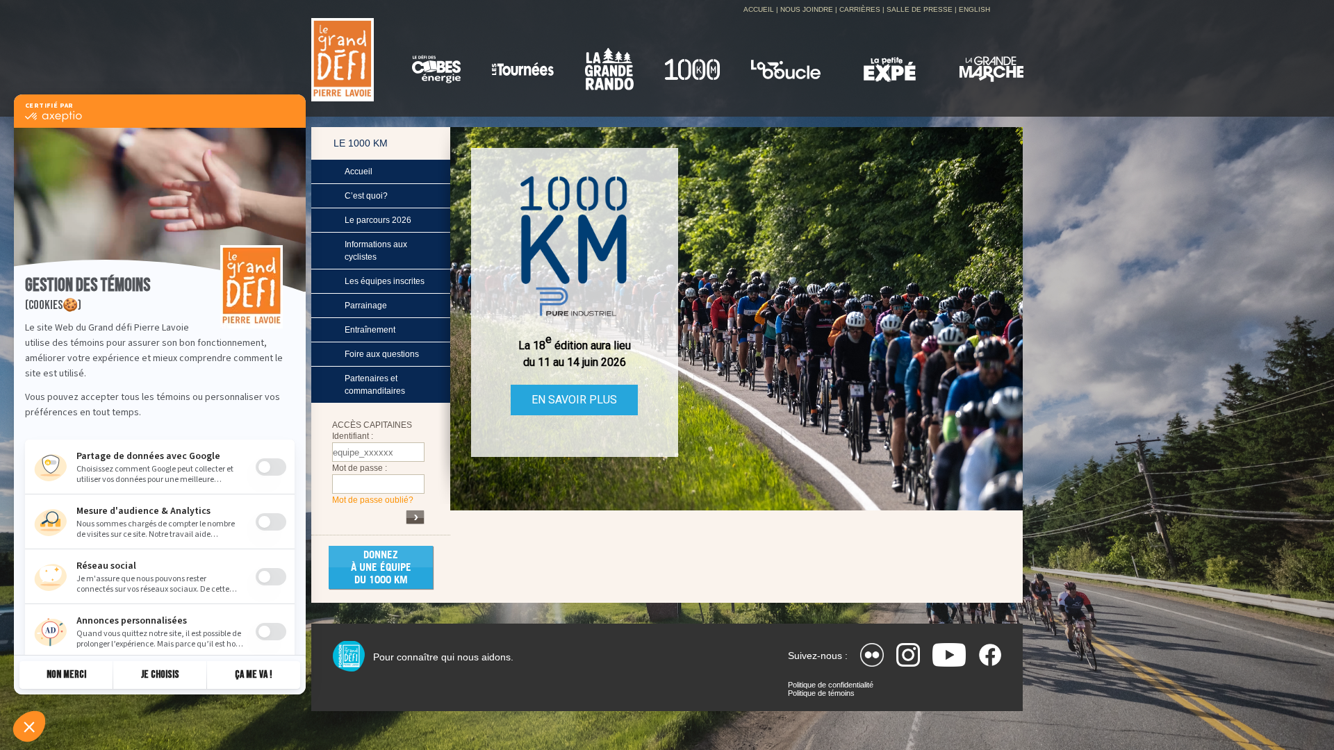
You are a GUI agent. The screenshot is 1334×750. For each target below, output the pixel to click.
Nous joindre (806, 9)
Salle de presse (920, 9)
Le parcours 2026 (378, 220)
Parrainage (366, 305)
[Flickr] (872, 655)
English (974, 9)
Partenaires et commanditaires (375, 385)
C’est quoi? (366, 196)
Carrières (859, 9)
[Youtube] (949, 655)
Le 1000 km (361, 143)
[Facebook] (990, 655)
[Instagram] (908, 655)
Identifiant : (352, 436)
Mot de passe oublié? (372, 500)
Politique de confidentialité (830, 685)
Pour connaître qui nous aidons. (443, 656)
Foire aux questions (382, 354)
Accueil (758, 9)
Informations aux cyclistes (376, 251)
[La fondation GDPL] (348, 656)
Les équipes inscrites (385, 281)
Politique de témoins (821, 693)
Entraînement (370, 330)
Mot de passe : (359, 468)
